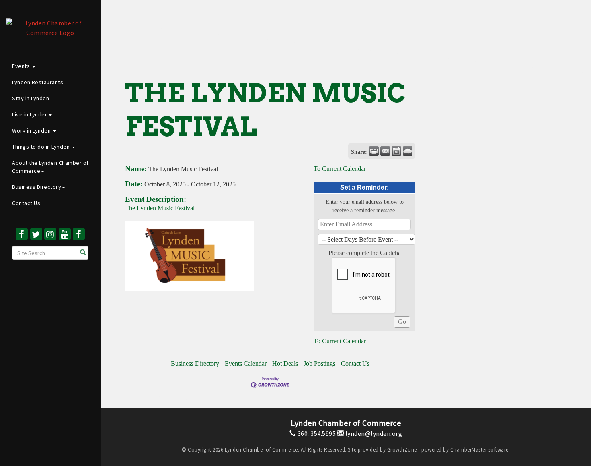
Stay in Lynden (30, 98)
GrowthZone (402, 449)
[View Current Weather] (407, 151)
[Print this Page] (374, 151)
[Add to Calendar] (396, 151)
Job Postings (319, 363)
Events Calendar (246, 363)
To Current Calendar (340, 168)
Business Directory (36, 187)
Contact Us (26, 203)
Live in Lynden (30, 114)
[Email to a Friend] (385, 151)
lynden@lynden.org (373, 433)
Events (21, 66)
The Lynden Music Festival (160, 208)
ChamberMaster (468, 449)
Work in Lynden (32, 130)
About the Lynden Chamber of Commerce (50, 166)
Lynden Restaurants (37, 82)
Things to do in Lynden (41, 146)
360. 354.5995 (316, 433)
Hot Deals (285, 363)
